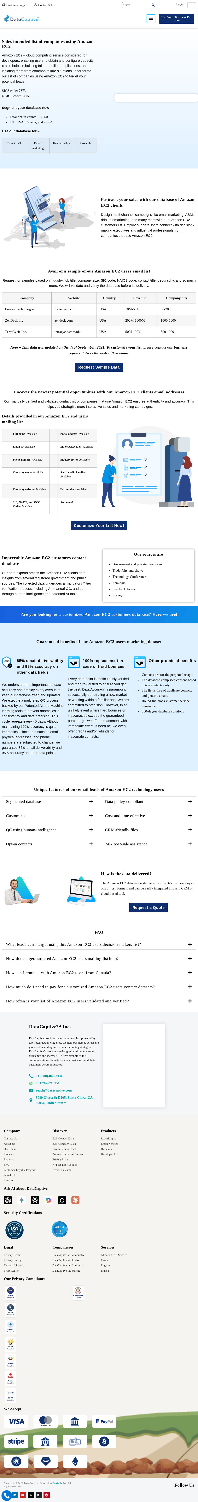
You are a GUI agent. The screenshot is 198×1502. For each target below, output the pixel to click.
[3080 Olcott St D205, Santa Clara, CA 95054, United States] (64, 1101)
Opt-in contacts (19, 844)
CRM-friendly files (121, 829)
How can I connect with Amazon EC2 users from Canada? (59, 972)
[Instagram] (39, 1495)
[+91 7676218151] (64, 1084)
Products (108, 1131)
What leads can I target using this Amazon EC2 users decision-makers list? (74, 944)
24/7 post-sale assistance (126, 844)
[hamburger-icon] (191, 5)
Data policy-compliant (124, 801)
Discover (59, 1131)
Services (108, 1247)
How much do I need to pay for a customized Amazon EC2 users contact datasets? (81, 986)
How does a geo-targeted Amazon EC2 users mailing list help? (62, 958)
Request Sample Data (99, 367)
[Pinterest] (47, 1495)
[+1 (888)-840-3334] (64, 1077)
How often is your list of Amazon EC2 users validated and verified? (68, 1001)
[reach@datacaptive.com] (64, 1091)
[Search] (153, 5)
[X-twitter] (31, 1495)
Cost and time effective (125, 815)
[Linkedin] (15, 1495)
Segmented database (23, 801)
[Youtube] (23, 1495)
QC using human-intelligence (31, 829)
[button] (49, 802)
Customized (16, 815)
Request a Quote (148, 907)
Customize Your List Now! (99, 525)
